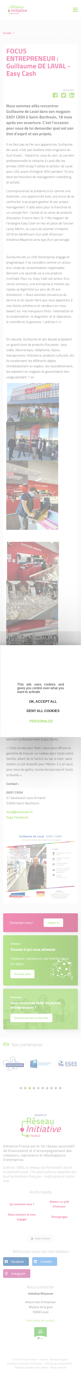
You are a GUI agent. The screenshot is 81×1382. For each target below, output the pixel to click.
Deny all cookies (43, 711)
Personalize (41, 721)
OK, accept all (42, 701)
